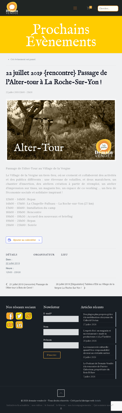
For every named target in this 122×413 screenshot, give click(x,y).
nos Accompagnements (79, 405)
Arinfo (98, 400)
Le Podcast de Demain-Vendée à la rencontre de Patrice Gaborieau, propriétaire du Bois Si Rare (98, 368)
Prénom (47, 340)
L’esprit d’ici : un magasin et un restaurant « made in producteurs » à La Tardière (97, 333)
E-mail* (47, 313)
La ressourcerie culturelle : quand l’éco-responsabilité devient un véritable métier (96, 350)
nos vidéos (37, 405)
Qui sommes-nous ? (103, 405)
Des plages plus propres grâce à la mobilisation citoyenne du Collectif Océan (98, 317)
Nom (45, 326)
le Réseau (60, 405)
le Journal (49, 405)
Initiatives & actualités (18, 405)
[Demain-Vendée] (12, 8)
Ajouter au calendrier (24, 239)
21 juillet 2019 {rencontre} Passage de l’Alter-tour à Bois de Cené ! (27, 286)
